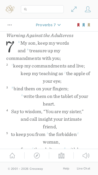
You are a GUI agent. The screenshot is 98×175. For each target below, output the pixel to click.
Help (66, 168)
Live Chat (83, 168)
